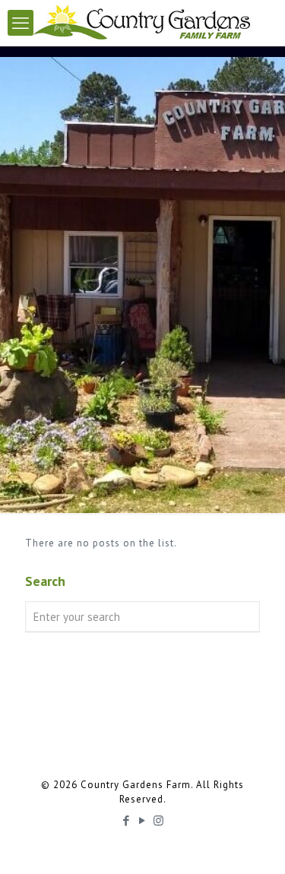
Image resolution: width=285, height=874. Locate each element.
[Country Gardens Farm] (142, 23)
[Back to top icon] (254, 843)
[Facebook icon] (126, 820)
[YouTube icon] (142, 820)
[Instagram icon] (158, 820)
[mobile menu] (20, 23)
